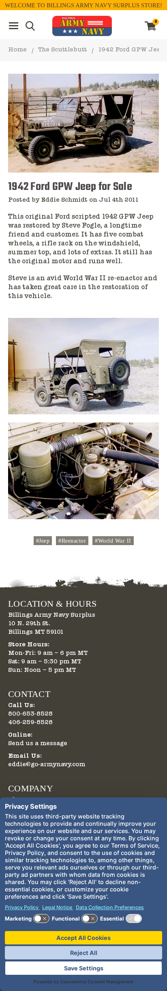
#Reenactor (72, 541)
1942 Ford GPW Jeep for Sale (70, 187)
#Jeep (43, 541)
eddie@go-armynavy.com (46, 764)
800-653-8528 (30, 714)
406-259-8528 (30, 722)
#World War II (113, 541)
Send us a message (37, 743)
